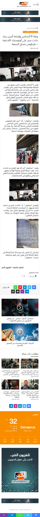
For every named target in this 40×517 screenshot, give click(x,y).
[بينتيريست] (20, 287)
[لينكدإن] (25, 287)
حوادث (28, 28)
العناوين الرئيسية (33, 32)
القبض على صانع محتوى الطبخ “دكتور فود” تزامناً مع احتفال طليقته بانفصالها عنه (29, 394)
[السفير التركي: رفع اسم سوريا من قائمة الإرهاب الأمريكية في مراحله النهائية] (10, 384)
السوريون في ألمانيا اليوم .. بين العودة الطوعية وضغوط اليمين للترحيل (10, 372)
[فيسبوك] (34, 287)
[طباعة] (13, 291)
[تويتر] (29, 287)
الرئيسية (34, 28)
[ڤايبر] (22, 291)
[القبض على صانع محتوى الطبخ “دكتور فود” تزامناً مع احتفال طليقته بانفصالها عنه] (29, 384)
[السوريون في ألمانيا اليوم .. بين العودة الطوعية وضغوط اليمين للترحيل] (10, 364)
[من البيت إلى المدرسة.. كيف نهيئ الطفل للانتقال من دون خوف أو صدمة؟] (29, 364)
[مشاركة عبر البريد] (18, 291)
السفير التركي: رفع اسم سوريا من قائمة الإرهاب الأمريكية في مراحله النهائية (11, 394)
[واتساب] (15, 287)
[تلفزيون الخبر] (23, 4)
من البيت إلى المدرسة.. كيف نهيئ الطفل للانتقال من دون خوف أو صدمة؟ (29, 372)
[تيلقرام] (27, 291)
